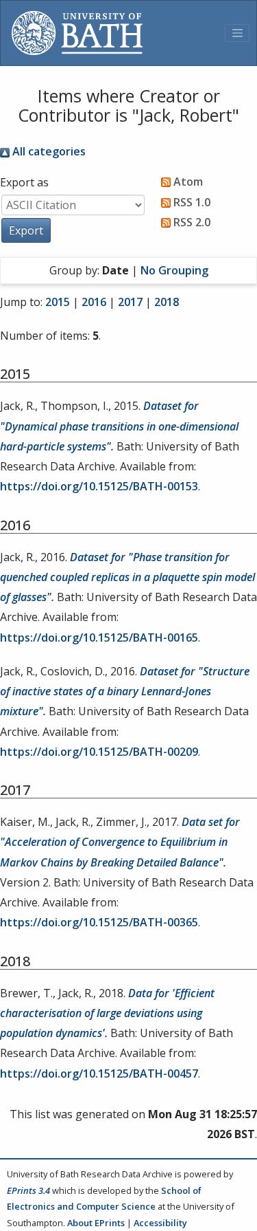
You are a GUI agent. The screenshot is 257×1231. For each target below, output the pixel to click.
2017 (130, 301)
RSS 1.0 (190, 202)
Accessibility (160, 1223)
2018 (166, 301)
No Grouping (174, 270)
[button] (26, 230)
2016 (94, 301)
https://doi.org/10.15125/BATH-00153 (99, 486)
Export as (24, 182)
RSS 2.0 (190, 222)
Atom (187, 181)
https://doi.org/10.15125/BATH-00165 (99, 637)
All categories (48, 151)
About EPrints (96, 1223)
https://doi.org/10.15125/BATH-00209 (99, 751)
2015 (57, 301)
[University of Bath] (77, 33)
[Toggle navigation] (237, 33)
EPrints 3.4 (28, 1190)
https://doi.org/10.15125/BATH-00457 (99, 1073)
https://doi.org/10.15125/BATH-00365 (99, 922)
